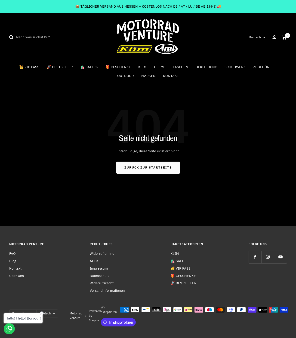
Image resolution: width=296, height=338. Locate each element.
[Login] (274, 37)
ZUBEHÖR (261, 67)
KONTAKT (171, 76)
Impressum (99, 268)
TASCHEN (180, 67)
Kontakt (15, 268)
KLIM (142, 67)
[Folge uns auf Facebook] (255, 257)
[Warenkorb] (284, 37)
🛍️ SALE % (89, 67)
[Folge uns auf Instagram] (267, 257)
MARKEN (148, 76)
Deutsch (255, 37)
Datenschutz (99, 275)
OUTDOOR (125, 76)
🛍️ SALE (177, 261)
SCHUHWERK (235, 67)
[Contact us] (9, 328)
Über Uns (16, 275)
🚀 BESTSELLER (60, 67)
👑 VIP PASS (29, 67)
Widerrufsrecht (102, 283)
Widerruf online (102, 253)
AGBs (94, 261)
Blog (12, 261)
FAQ (12, 253)
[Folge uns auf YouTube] (280, 257)
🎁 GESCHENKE (118, 67)
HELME (159, 67)
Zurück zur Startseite (148, 167)
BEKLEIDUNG (206, 67)
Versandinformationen (107, 290)
